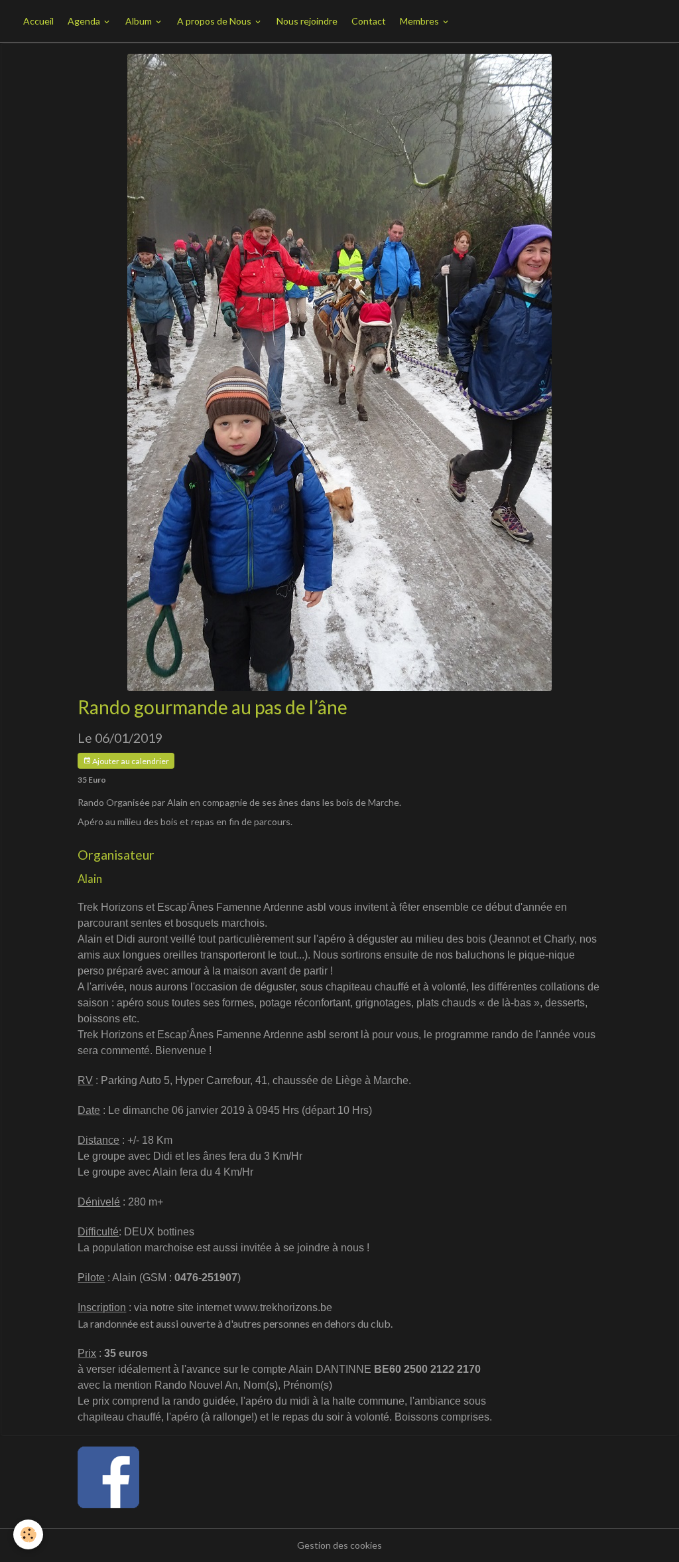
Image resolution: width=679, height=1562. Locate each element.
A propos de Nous (215, 21)
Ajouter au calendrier (130, 761)
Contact (368, 21)
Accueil (38, 21)
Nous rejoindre (307, 21)
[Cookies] (28, 1534)
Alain (90, 879)
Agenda (85, 21)
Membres (420, 21)
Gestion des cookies (339, 1545)
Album (139, 21)
